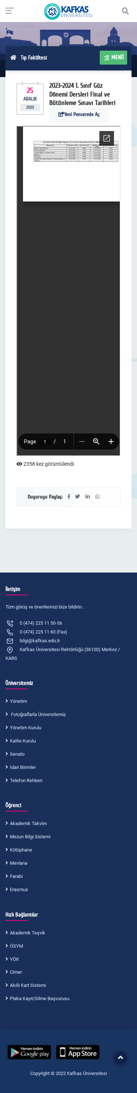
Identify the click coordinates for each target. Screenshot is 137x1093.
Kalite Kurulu (23, 741)
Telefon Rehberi (26, 780)
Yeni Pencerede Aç (81, 114)
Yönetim (18, 701)
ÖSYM (16, 946)
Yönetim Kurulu (25, 727)
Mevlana (18, 863)
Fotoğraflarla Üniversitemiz (38, 714)
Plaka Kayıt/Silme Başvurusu (39, 998)
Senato (17, 754)
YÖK (14, 959)
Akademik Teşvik (27, 933)
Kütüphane (21, 850)
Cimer (16, 972)
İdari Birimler (23, 767)
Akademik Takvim (28, 823)
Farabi (16, 876)
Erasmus (19, 889)
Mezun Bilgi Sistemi (30, 836)
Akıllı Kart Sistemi (28, 985)
